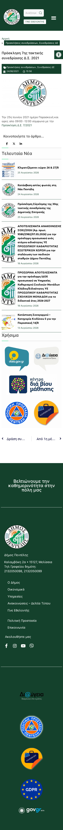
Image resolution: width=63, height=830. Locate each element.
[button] (58, 54)
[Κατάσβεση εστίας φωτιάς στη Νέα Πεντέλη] (8, 189)
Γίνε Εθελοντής (18, 610)
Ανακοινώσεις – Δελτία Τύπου (29, 603)
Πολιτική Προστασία (22, 620)
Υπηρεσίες (15, 596)
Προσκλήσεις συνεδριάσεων (21, 67)
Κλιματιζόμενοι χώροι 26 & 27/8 (38, 167)
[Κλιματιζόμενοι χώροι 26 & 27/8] (8, 170)
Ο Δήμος (14, 582)
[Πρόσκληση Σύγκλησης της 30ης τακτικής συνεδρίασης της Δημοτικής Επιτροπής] (8, 210)
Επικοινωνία (16, 627)
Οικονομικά (16, 589)
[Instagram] (17, 646)
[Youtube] (25, 646)
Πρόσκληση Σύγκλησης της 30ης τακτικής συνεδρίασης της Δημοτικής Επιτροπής (38, 208)
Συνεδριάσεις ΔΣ (45, 67)
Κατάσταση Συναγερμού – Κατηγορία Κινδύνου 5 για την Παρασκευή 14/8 (37, 318)
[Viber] (33, 646)
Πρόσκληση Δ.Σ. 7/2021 (17, 125)
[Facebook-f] (8, 646)
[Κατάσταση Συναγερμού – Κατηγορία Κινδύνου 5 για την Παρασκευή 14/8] (8, 321)
